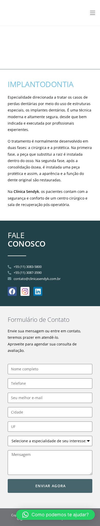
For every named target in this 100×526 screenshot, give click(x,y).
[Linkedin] (37, 291)
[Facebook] (12, 291)
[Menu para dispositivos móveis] (92, 13)
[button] (55, 515)
